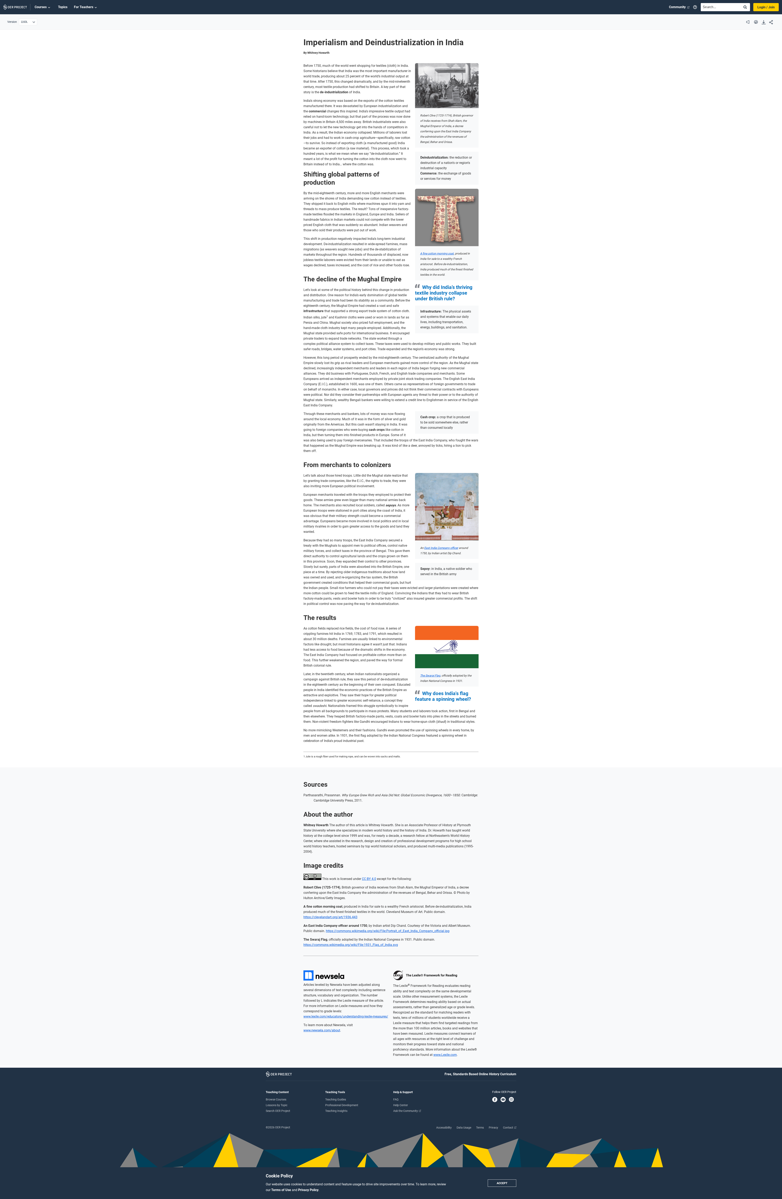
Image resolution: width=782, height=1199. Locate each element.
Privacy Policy (308, 1190)
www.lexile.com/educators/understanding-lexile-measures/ (345, 1016)
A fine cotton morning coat (437, 253)
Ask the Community (405, 1110)
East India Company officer (441, 548)
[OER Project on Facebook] (494, 1100)
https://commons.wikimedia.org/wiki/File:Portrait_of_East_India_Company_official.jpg (387, 931)
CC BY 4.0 (369, 879)
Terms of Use (281, 1190)
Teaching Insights (336, 1110)
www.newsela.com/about (321, 1030)
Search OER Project (278, 1110)
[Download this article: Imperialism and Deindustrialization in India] (763, 22)
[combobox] (720, 7)
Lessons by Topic (276, 1105)
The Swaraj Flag (430, 675)
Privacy (493, 1127)
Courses (41, 7)
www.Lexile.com (445, 1055)
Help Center (400, 1105)
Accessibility (444, 1127)
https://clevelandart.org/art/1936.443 (330, 917)
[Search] (745, 7)
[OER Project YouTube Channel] (503, 1100)
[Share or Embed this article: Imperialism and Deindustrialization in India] (771, 22)
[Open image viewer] (447, 85)
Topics (62, 7)
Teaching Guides (335, 1099)
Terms (480, 1127)
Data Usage (464, 1127)
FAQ (396, 1099)
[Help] (695, 7)
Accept (502, 1183)
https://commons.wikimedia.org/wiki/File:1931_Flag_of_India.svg (350, 945)
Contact (508, 1127)
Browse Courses (276, 1099)
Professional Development (341, 1105)
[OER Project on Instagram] (511, 1100)
